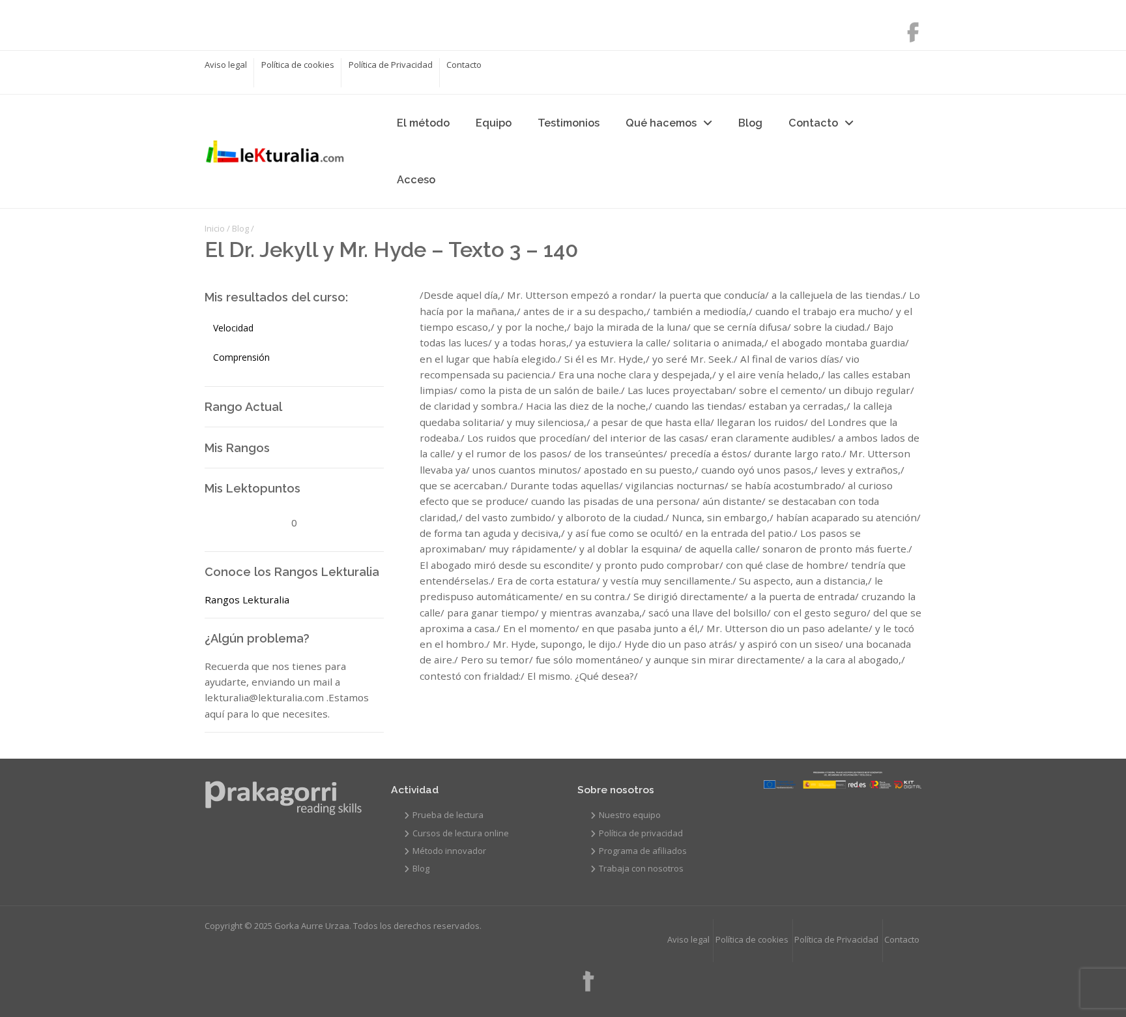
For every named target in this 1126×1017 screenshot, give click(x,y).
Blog (750, 123)
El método (423, 123)
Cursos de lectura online (460, 833)
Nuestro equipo (630, 815)
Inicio (215, 228)
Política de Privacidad (391, 64)
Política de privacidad (641, 833)
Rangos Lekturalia (247, 599)
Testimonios (568, 123)
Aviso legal (226, 64)
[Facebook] (906, 27)
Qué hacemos (661, 123)
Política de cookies (297, 64)
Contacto (464, 64)
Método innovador (449, 851)
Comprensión (241, 357)
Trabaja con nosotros (641, 868)
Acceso (416, 180)
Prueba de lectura (448, 815)
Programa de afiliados (643, 851)
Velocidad (233, 328)
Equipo (494, 123)
